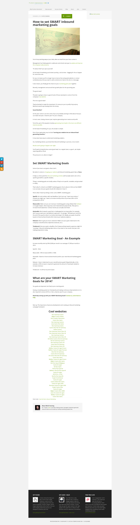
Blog (67, 9)
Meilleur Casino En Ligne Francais (57, 350)
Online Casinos (58, 329)
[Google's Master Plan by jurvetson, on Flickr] (57, 41)
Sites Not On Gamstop (57, 352)
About (72, 9)
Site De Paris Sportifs (57, 376)
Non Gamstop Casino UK (57, 342)
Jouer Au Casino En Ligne (57, 393)
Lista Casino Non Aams (57, 324)
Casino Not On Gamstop (57, 344)
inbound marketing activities (55, 176)
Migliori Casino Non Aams (58, 361)
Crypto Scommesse (57, 378)
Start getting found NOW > (39, 512)
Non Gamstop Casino (58, 314)
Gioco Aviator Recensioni (57, 318)
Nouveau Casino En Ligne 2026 (57, 385)
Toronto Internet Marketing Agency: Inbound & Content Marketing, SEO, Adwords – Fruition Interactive (38, 2)
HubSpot (78, 204)
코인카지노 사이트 (57, 374)
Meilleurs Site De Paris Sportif (58, 370)
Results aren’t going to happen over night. (44, 145)
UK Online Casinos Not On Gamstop (57, 339)
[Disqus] (57, 432)
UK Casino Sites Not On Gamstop (58, 355)
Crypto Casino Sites (57, 387)
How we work (48, 9)
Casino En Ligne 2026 (57, 383)
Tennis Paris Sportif (57, 368)
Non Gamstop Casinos (57, 322)
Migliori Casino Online (58, 316)
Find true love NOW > (90, 512)
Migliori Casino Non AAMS (58, 391)
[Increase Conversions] (62, 500)
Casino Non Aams (57, 320)
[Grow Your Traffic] (36, 500)
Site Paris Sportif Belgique (58, 363)
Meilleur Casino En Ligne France (57, 348)
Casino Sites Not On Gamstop (58, 327)
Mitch (49, 407)
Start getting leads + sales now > (67, 512)
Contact (84, 9)
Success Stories (58, 9)
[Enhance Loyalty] (88, 500)
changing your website (51, 172)
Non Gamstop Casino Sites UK (57, 331)
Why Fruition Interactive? (36, 9)
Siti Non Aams (57, 367)
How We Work (42, 399)
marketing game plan (65, 84)
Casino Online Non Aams (57, 381)
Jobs (78, 9)
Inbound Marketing (51, 399)
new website (42, 97)
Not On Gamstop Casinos (58, 340)
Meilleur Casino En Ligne (57, 395)
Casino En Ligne (57, 365)
